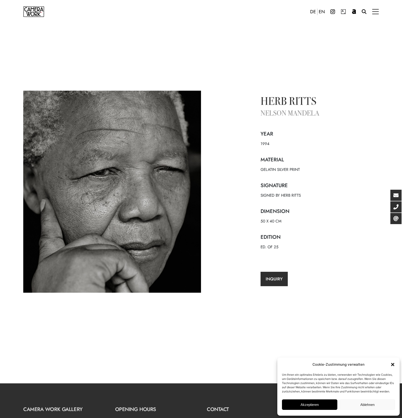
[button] (392, 364)
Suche (364, 12)
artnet (354, 12)
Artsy (343, 12)
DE (313, 12)
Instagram (333, 12)
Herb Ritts (288, 102)
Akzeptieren (310, 405)
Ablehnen (367, 405)
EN (322, 12)
